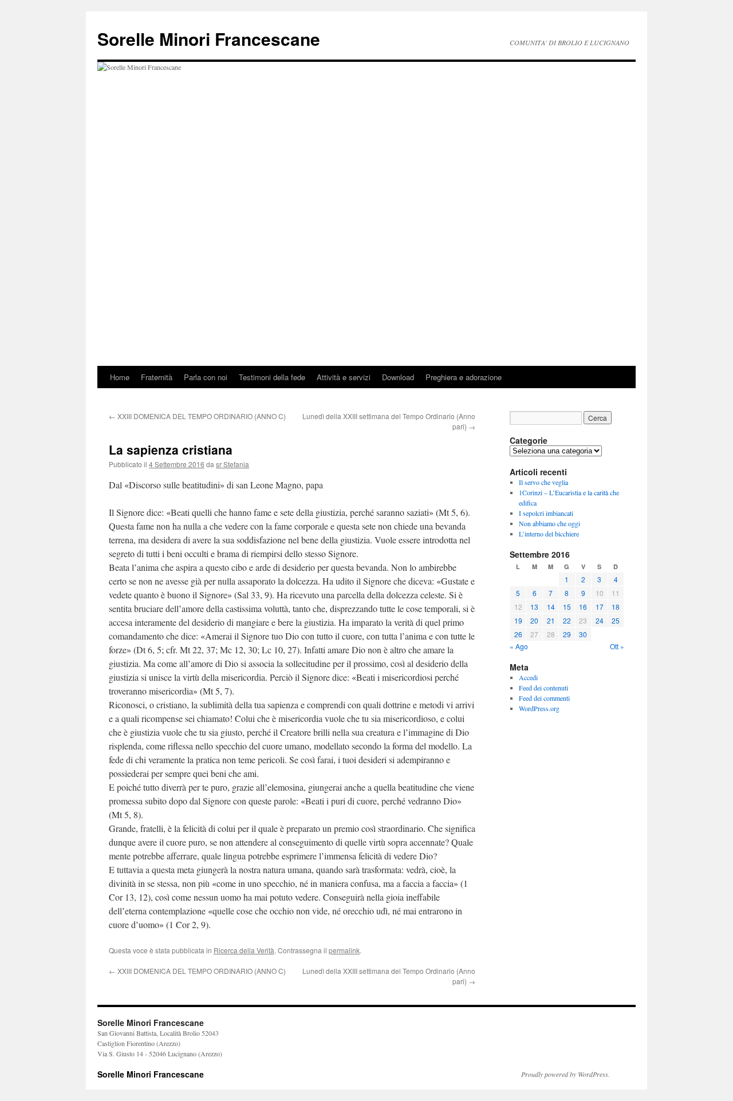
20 (534, 620)
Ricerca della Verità (244, 950)
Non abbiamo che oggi (549, 523)
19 (518, 620)
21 (551, 620)
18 (616, 606)
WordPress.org (539, 708)
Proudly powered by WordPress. (565, 1074)
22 (567, 620)
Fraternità (156, 377)
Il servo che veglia (543, 482)
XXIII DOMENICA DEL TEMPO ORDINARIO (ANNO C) (197, 416)
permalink (344, 950)
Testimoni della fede (272, 377)
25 (616, 620)
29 (567, 634)
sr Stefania (232, 464)
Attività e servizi (344, 377)
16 (583, 606)
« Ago (519, 646)
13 (534, 606)
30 (583, 634)
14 (551, 606)
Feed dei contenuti (543, 687)
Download (398, 377)
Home (119, 377)
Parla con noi (205, 377)
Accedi (528, 677)
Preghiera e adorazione (463, 377)
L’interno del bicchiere (549, 533)
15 (567, 606)
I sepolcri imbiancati (546, 513)
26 (518, 634)
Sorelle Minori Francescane (208, 38)
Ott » (617, 646)
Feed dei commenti (544, 698)
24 (600, 620)
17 (600, 606)
